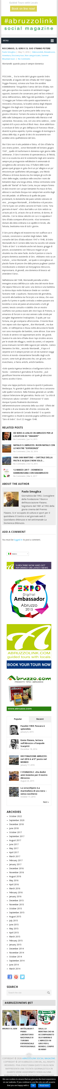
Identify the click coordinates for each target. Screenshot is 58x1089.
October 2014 (15, 956)
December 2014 (16, 948)
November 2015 (16, 904)
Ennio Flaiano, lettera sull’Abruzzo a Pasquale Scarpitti (32, 743)
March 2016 (14, 888)
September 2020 (16, 820)
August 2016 (15, 876)
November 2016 (16, 872)
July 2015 (13, 920)
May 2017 (13, 848)
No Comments (24, 59)
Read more (44, 1086)
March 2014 (14, 969)
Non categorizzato (33, 55)
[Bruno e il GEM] (10, 1018)
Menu (6, 40)
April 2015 (14, 932)
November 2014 (16, 952)
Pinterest (16, 977)
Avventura (6, 55)
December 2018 (16, 824)
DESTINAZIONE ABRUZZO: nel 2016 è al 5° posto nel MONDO (34, 759)
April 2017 (14, 852)
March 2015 (14, 936)
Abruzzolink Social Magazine (38, 1058)
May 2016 (13, 880)
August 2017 (15, 840)
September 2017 (16, 836)
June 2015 (14, 924)
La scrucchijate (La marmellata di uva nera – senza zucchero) (34, 791)
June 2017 (14, 844)
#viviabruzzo (49, 52)
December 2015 (16, 900)
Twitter (22, 977)
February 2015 (16, 940)
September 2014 (16, 960)
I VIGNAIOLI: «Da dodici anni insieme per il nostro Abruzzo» (34, 775)
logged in (18, 540)
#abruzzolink (37, 52)
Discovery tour (18, 55)
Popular (18, 719)
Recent (40, 719)
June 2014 (14, 964)
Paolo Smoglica (8, 52)
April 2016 (14, 884)
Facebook (9, 977)
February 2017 (16, 860)
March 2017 (14, 856)
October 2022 (15, 816)
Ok (33, 1086)
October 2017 (15, 832)
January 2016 (15, 896)
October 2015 (15, 908)
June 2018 (14, 828)
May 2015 (13, 928)
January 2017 (15, 864)
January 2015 (15, 944)
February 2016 (16, 892)
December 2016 (16, 868)
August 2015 (15, 916)
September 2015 (16, 912)
